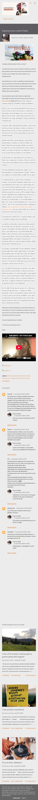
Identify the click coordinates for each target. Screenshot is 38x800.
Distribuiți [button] (5, 381)
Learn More (16, 798)
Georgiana (10, 532)
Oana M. (9, 394)
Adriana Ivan (11, 508)
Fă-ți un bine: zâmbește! (12, 762)
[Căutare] (31, 3)
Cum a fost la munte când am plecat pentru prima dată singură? (17, 655)
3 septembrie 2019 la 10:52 (22, 445)
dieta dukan (11, 376)
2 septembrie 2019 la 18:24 (22, 415)
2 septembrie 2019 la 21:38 (18, 459)
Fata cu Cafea (17, 413)
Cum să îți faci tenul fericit (13, 709)
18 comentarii (16, 675)
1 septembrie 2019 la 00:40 (21, 394)
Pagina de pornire (8, 19)
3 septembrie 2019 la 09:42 (24, 508)
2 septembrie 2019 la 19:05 (21, 429)
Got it (24, 798)
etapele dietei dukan (23, 376)
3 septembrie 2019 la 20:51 (22, 532)
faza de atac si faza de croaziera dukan (16, 378)
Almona (9, 429)
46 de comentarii (16, 781)
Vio (8, 459)
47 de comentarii (16, 728)
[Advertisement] (19, 599)
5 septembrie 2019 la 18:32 (22, 543)
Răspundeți (11, 425)
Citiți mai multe (30, 675)
